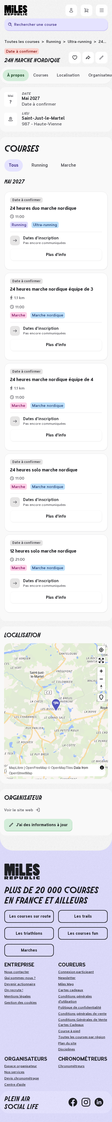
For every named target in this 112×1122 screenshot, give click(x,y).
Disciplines (66, 1049)
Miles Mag (66, 984)
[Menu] (102, 10)
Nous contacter (16, 972)
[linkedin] (101, 1102)
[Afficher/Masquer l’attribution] (102, 767)
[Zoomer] (101, 671)
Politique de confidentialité (79, 1007)
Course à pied (69, 1031)
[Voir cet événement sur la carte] (10, 119)
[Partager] (88, 58)
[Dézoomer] (101, 679)
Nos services (14, 1072)
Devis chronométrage (21, 1078)
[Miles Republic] (15, 10)
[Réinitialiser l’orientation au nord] (101, 687)
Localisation (68, 75)
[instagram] (88, 1102)
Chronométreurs (71, 1066)
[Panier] (86, 10)
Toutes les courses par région (81, 1037)
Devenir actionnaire (19, 984)
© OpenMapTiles (60, 767)
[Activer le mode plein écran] (101, 660)
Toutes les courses (21, 41)
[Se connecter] (71, 10)
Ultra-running (80, 41)
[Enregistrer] (75, 58)
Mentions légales (17, 996)
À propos (15, 75)
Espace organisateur (20, 1066)
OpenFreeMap (36, 767)
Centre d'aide (15, 1084)
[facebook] (75, 1102)
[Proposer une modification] (101, 58)
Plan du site (67, 1043)
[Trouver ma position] (101, 650)
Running (53, 41)
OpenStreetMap (20, 773)
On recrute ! (13, 990)
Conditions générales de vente (82, 1014)
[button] (56, 711)
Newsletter (67, 978)
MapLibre (16, 767)
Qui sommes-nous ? (20, 978)
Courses (40, 75)
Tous (13, 165)
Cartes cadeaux (70, 990)
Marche (68, 165)
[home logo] (22, 872)
